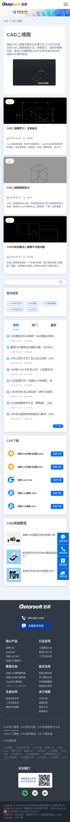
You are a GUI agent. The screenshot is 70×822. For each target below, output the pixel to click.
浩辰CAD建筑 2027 (26, 506)
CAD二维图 (16, 21)
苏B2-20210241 (58, 808)
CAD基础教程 (49, 303)
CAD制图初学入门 (51, 754)
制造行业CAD (45, 652)
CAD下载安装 (10, 757)
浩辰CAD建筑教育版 (16, 673)
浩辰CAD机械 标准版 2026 (30, 454)
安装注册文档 (45, 673)
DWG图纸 (32, 303)
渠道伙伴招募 (12, 707)
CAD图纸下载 (27, 757)
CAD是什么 (16, 754)
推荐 (16, 325)
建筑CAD (28, 751)
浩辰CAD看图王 (13, 661)
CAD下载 (18, 818)
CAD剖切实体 (15, 303)
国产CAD (16, 751)
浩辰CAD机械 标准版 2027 (30, 467)
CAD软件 (8, 818)
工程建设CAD (45, 648)
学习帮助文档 (45, 677)
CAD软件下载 (22, 748)
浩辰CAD (10, 648)
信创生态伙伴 (12, 698)
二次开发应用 (45, 656)
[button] (32, 12)
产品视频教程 (45, 682)
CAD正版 (37, 748)
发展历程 (43, 703)
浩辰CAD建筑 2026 (26, 493)
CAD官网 (53, 757)
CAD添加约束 (15, 309)
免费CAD (49, 748)
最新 (53, 325)
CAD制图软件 (32, 754)
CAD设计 (40, 751)
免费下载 (57, 454)
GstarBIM (10, 652)
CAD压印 (32, 309)
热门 (35, 325)
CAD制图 (8, 748)
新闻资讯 (43, 711)
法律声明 (8, 815)
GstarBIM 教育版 (14, 682)
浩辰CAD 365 (12, 656)
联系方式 (43, 707)
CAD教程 (53, 751)
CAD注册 (41, 757)
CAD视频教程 (17, 523)
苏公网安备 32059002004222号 (23, 811)
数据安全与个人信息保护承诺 (40, 815)
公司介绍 (43, 698)
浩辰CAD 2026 (24, 480)
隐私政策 (19, 815)
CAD (6, 21)
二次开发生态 (12, 703)
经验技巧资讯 (45, 686)
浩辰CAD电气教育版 (16, 677)
